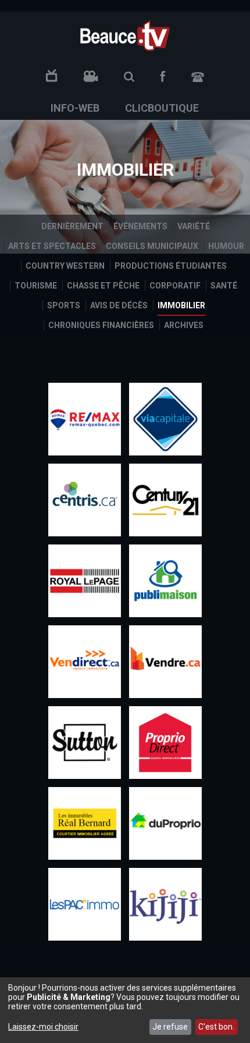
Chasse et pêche (103, 285)
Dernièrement (72, 226)
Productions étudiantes (171, 265)
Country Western (65, 265)
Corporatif (175, 285)
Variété (193, 226)
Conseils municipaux (152, 246)
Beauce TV (125, 34)
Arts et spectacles (52, 246)
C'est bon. (216, 1026)
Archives (183, 325)
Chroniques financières (101, 325)
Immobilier (181, 305)
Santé (223, 285)
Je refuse (170, 1026)
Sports (63, 305)
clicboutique (162, 108)
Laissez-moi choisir (43, 1026)
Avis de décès (119, 305)
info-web (75, 108)
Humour (226, 246)
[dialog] (125, 1010)
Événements (140, 226)
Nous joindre (197, 77)
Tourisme (36, 285)
